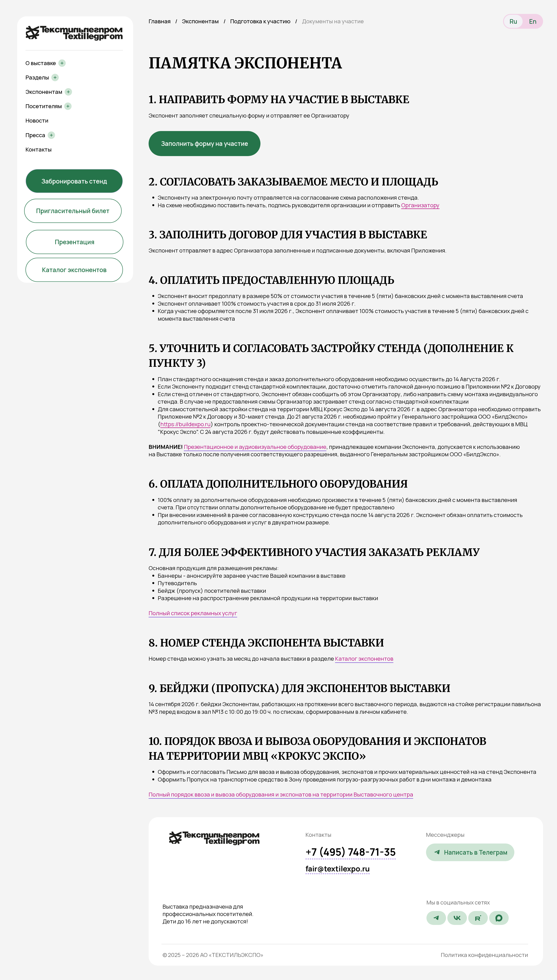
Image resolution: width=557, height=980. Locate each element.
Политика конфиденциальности (484, 955)
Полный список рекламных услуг (193, 613)
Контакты (38, 149)
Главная (160, 21)
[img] (215, 838)
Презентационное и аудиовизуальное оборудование (255, 447)
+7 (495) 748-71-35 (350, 852)
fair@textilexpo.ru (337, 869)
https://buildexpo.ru (185, 424)
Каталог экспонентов (364, 658)
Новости (36, 120)
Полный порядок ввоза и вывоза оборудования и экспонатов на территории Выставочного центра (281, 794)
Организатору (420, 205)
